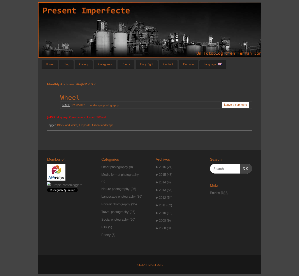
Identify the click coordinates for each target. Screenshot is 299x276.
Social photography (115, 219)
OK (244, 168)
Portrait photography (115, 204)
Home (49, 64)
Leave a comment (235, 104)
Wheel (70, 97)
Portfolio (188, 64)
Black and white (67, 125)
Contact (168, 64)
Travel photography (115, 212)
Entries (219, 193)
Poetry (126, 64)
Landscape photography (104, 105)
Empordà (84, 125)
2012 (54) (164, 197)
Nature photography (115, 189)
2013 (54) (164, 190)
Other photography (114, 167)
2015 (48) (164, 174)
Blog (66, 64)
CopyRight (146, 64)
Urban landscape (102, 125)
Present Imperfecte (149, 265)
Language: (211, 64)
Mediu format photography (120, 174)
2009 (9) (163, 220)
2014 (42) (164, 182)
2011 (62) (164, 205)
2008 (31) (164, 228)
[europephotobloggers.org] (64, 185)
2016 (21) (164, 167)
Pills (104, 227)
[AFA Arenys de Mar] (56, 179)
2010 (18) (164, 213)
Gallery (83, 64)
